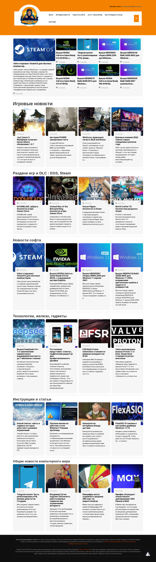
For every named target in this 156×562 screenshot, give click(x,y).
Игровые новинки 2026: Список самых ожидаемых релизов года (126, 140)
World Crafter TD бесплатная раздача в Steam (126, 208)
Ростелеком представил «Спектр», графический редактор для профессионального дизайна (61, 355)
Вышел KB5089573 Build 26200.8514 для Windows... (86, 81)
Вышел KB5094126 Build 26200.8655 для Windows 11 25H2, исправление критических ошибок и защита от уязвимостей (127, 280)
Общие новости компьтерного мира (41, 461)
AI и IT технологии (95, 15)
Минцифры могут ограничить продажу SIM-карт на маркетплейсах (93, 497)
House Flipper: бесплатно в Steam (92, 207)
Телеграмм (126, 6)
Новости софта (79, 15)
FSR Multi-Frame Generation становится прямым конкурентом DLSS (94, 352)
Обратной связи (84, 549)
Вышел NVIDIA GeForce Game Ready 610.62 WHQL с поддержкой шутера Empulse (61, 276)
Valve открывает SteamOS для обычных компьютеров (28, 275)
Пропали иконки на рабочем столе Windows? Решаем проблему (59, 426)
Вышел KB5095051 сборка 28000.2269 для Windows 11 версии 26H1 (94, 276)
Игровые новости (63, 15)
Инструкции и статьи (113, 15)
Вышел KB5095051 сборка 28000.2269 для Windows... (107, 55)
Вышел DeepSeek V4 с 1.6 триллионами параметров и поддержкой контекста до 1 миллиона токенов (28, 354)
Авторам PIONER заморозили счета (59, 138)
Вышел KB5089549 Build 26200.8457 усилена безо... (128, 81)
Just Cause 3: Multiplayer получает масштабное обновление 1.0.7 (27, 140)
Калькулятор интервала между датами (91, 425)
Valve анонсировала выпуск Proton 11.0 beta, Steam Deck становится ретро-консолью (125, 354)
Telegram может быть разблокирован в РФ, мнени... (87, 55)
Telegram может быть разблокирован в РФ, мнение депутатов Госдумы (28, 497)
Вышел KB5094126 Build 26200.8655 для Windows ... (129, 55)
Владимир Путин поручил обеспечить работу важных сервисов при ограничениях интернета (60, 500)
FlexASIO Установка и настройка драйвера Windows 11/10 (126, 425)
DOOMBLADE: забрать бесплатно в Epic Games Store (27, 208)
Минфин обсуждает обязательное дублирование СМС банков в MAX (125, 497)
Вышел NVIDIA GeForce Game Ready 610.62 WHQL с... (65, 55)
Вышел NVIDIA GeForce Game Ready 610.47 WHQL (65, 81)
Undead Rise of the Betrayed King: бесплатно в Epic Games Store (59, 209)
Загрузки (52, 22)
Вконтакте (137, 6)
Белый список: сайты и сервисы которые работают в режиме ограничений (28, 426)
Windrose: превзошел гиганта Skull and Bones (94, 138)
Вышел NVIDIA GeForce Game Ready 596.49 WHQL (108, 81)
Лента (51, 15)
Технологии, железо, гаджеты (40, 316)
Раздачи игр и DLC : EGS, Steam (42, 173)
